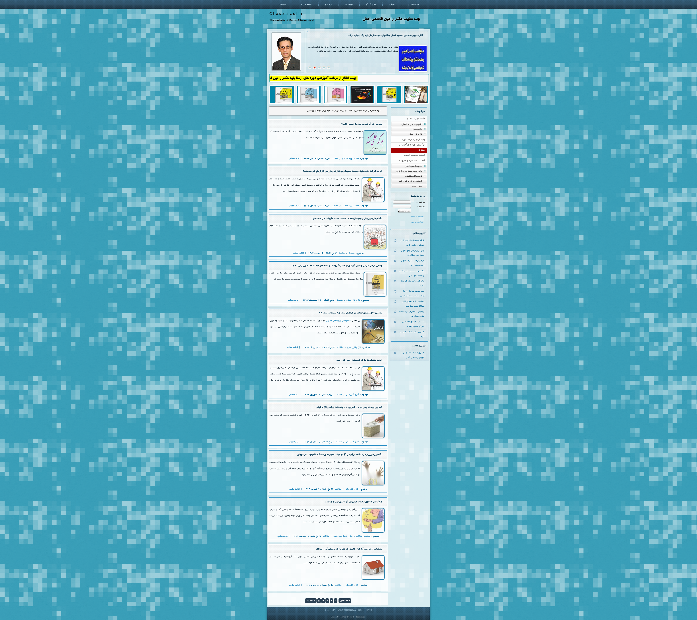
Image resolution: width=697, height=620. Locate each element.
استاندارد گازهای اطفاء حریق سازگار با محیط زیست (413, 324)
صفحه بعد (310, 600)
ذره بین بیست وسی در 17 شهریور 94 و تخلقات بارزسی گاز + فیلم (349, 407)
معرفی (392, 4)
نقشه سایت (306, 4)
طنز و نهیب (417, 186)
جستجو (328, 4)
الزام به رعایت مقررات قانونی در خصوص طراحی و (411, 263)
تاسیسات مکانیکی (413, 176)
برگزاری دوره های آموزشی (412, 144)
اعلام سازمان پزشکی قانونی (338, 320)
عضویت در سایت (417, 216)
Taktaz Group (346, 617)
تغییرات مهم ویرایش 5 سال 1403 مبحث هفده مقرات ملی (412, 293)
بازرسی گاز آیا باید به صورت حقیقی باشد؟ (363, 111)
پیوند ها (348, 4)
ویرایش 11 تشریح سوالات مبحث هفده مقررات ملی (411, 314)
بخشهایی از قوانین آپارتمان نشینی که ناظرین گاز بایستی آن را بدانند (349, 549)
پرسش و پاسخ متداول (413, 139)
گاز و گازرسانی (415, 134)
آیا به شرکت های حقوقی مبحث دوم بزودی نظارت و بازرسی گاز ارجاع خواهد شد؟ (342, 171)
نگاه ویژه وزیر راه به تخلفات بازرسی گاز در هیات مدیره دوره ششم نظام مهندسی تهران (339, 454)
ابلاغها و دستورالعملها (414, 155)
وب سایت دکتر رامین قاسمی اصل (391, 19)
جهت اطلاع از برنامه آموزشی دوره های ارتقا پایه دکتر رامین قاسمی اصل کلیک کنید (335, 78)
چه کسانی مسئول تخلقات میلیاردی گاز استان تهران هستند (353, 502)
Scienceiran (360, 617)
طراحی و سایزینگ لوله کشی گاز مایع (411, 334)
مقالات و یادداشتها (416, 118)
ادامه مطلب (294, 158)
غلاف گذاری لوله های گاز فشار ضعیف (412, 283)
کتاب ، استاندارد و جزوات (412, 160)
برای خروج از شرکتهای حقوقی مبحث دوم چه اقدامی (412, 253)
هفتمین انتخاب (363, 536)
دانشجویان (417, 129)
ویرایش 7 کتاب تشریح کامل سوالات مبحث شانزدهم (413, 303)
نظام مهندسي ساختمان (412, 124)
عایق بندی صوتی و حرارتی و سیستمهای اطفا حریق (411, 171)
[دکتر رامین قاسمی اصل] (286, 70)
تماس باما (283, 4)
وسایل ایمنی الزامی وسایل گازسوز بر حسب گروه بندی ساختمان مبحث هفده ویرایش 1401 (336, 265)
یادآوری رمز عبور (416, 222)
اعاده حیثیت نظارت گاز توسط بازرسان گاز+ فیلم (359, 360)
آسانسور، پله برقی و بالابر (410, 181)
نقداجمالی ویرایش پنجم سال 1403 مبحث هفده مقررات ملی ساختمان (347, 218)
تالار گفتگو (371, 4)
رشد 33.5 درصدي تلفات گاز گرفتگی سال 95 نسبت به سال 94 (350, 313)
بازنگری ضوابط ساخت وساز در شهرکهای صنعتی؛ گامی (412, 242)
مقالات (421, 150)
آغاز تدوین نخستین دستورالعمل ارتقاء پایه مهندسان (411, 273)
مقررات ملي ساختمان (342, 536)
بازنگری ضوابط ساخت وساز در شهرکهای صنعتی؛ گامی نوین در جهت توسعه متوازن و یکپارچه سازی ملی (373, 35)
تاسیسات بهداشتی (413, 166)
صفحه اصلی (413, 4)
